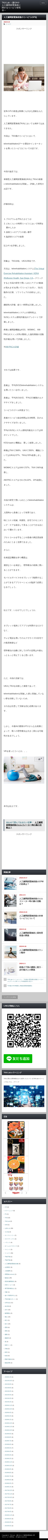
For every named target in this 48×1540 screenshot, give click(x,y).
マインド (7, 1249)
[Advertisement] (24, 45)
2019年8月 (8, 1437)
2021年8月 (8, 1387)
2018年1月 (8, 1486)
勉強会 (7, 1278)
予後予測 (7, 1256)
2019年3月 (8, 1455)
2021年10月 (8, 1380)
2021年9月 (8, 1384)
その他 (7, 1232)
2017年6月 (8, 1508)
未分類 (7, 1306)
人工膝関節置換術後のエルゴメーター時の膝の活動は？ (31, 901)
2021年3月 (8, 1398)
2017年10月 (8, 1497)
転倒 (6, 1355)
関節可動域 (8, 1359)
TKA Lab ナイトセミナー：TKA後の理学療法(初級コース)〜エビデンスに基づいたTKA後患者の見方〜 (25, 980)
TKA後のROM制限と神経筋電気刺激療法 (19, 985)
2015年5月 (8, 1525)
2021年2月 (8, 1402)
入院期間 (7, 1271)
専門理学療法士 (9, 1288)
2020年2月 (8, 1416)
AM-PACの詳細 (12, 347)
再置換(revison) (9, 1274)
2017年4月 (8, 1511)
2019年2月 (8, 1458)
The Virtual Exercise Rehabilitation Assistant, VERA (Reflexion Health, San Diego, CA (24, 273)
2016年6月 (8, 1518)
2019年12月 (8, 1423)
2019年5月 (8, 1448)
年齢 (6, 1292)
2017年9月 (8, 1501)
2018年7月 (8, 1476)
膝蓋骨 (7, 1338)
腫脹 (6, 1334)
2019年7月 (8, 1440)
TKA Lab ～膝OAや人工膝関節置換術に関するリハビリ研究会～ (11, 6)
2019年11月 (8, 1426)
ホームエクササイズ (11, 1246)
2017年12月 (8, 1490)
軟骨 (6, 1352)
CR (6, 1207)
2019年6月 (8, 1444)
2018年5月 (8, 1483)
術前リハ (7, 1345)
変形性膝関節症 (9, 1281)
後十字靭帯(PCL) (10, 1295)
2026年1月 (8, 1377)
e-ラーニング (9, 1210)
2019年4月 (8, 1451)
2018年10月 (8, 1465)
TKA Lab (7, 1221)
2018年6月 (8, 1479)
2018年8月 (8, 1472)
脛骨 (6, 1331)
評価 (6, 1348)
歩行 (6, 1309)
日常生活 (7, 1302)
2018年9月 (8, 1469)
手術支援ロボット (10, 1299)
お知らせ (7, 1228)
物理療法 (7, 1313)
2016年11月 (8, 1515)
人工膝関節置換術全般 (11, 1263)
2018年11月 (8, 1462)
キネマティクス (9, 1239)
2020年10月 (8, 1409)
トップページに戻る (10, 997)
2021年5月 (8, 1391)
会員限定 (7, 1267)
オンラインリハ (9, 1235)
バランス (7, 1242)
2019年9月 (8, 1433)
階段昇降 (7, 1363)
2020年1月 (8, 1419)
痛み (6, 1317)
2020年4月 (8, 1412)
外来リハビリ (9, 1285)
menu (43, 3)
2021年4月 (8, 1394)
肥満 (6, 1327)
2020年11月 (8, 1405)
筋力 (6, 1320)
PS (6, 1214)
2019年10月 (8, 1430)
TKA (6, 1217)
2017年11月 (8, 1494)
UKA (6, 1224)
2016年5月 (8, 1522)
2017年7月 (8, 1504)
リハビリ (8, 24)
